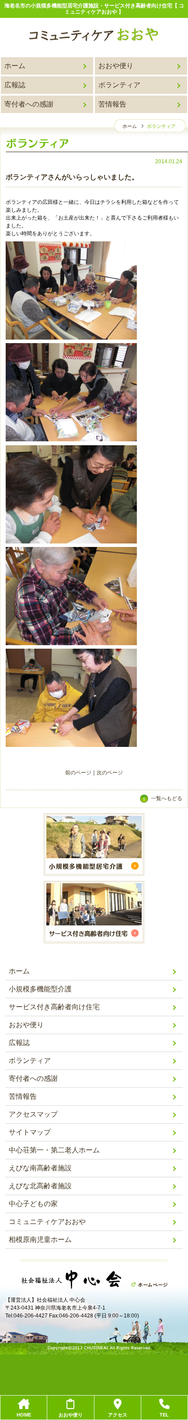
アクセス (117, 1414)
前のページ (78, 773)
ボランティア (119, 85)
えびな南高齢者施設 (40, 1168)
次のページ (110, 773)
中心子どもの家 (33, 1203)
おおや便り (115, 65)
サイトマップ (30, 1132)
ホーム (14, 65)
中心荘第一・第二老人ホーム (54, 1150)
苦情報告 (112, 104)
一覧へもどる (166, 798)
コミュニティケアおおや (47, 1221)
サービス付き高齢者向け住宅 (54, 1007)
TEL (164, 1414)
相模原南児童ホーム (40, 1239)
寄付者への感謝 (28, 104)
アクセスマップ (33, 1114)
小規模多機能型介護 (40, 989)
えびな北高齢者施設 (40, 1186)
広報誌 (14, 85)
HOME (24, 1414)
